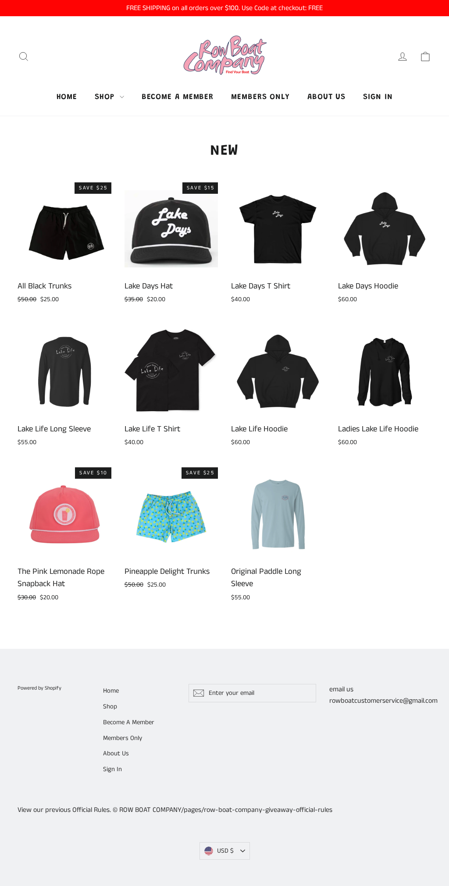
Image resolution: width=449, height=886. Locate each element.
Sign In (377, 97)
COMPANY (167, 810)
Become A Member (178, 97)
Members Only (260, 97)
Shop (106, 97)
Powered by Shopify (39, 688)
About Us (326, 97)
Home (67, 97)
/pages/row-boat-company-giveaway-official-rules (256, 810)
